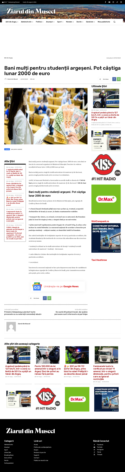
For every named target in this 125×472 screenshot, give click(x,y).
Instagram (100, 449)
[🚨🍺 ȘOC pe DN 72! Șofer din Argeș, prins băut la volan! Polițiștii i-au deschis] (77, 355)
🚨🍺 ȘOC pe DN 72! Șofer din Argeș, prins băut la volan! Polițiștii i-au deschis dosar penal (15, 201)
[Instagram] (113, 2)
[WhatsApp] (119, 79)
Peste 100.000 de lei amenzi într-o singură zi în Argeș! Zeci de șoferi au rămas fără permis (14, 187)
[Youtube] (109, 2)
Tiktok (99, 452)
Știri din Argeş (8, 58)
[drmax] (106, 215)
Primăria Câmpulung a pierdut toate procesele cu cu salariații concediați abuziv (22, 313)
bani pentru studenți (16, 149)
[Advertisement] (62, 42)
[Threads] (121, 2)
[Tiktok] (117, 2)
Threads (99, 454)
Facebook (100, 445)
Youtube (99, 447)
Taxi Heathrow (99, 260)
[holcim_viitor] (106, 254)
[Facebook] (105, 2)
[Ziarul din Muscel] (6, 79)
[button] (114, 22)
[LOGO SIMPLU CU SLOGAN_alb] (106, 183)
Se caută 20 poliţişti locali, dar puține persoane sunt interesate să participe (71, 313)
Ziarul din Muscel (12, 79)
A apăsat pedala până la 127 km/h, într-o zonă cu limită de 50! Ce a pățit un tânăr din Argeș (14, 173)
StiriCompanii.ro (100, 221)
